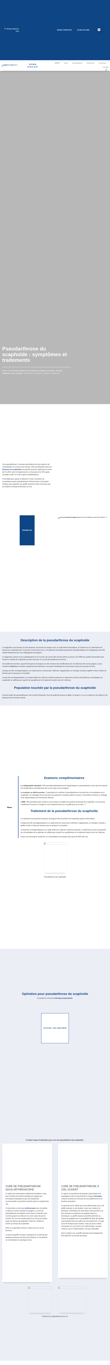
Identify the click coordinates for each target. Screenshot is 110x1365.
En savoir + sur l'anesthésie (55, 1028)
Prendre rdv (27, 530)
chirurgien (98, 1196)
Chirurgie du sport (102, 63)
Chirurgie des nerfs (90, 63)
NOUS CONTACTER (65, 30)
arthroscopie (30, 1208)
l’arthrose (13, 666)
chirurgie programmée (63, 998)
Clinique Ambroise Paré (12, 30)
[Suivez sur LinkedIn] (99, 29)
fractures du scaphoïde (11, 469)
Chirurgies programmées (77, 63)
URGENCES (57, 63)
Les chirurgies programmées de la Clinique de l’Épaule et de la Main (31, 371)
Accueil (4, 371)
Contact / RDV (105, 67)
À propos (66, 63)
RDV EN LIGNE (84, 30)
